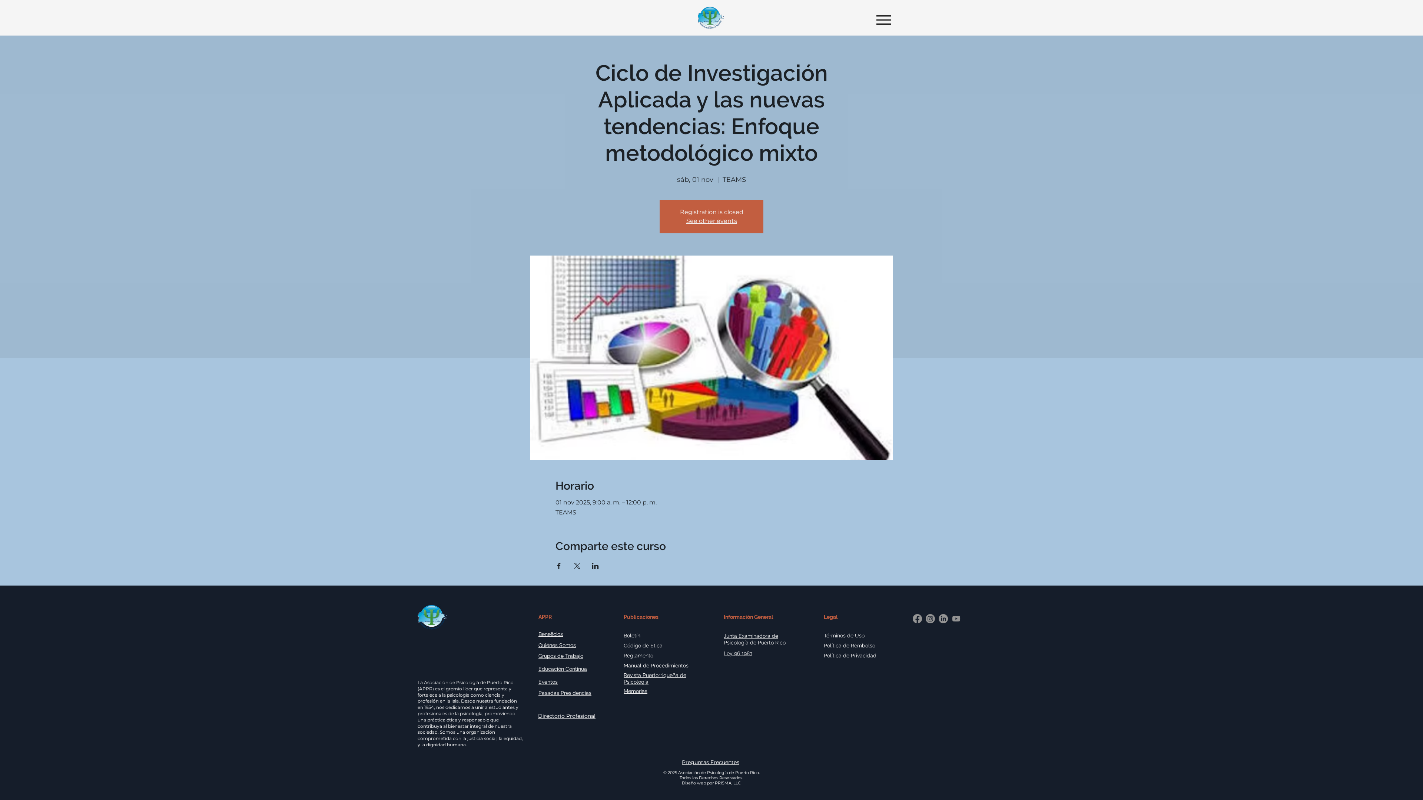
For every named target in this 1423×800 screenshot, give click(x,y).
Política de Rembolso (849, 646)
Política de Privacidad (850, 656)
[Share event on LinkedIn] (595, 566)
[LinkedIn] (943, 618)
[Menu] (881, 20)
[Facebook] (917, 618)
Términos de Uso (844, 636)
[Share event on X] (577, 566)
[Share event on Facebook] (559, 566)
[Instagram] (930, 618)
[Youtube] (956, 618)
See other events (711, 220)
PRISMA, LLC (728, 783)
